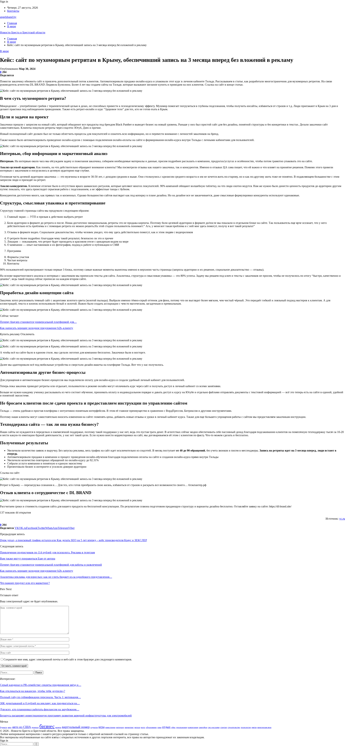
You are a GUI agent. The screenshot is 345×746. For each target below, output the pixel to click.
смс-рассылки (214, 727)
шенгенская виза (264, 727)
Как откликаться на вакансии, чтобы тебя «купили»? (32, 691)
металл (137, 727)
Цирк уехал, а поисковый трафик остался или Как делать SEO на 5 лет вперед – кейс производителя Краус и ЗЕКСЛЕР (73, 540)
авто (10, 727)
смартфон (203, 727)
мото (143, 727)
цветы (254, 727)
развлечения (193, 727)
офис (173, 727)
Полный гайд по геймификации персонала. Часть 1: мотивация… (40, 697)
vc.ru (342, 518)
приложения (181, 727)
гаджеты (94, 727)
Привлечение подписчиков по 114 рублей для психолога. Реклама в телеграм (47, 552)
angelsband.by (8, 17)
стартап (223, 727)
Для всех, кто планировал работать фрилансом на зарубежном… (39, 709)
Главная (12, 23)
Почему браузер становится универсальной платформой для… (38, 321)
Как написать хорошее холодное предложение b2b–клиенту (36, 328)
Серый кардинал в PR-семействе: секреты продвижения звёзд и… (40, 684)
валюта (58, 727)
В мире (11, 26)
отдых (166, 727)
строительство (234, 727)
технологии (246, 727)
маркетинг (129, 727)
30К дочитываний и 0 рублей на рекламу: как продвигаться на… (40, 703)
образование (151, 727)
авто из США (21, 727)
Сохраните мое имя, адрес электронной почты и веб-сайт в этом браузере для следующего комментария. (68, 659)
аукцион (35, 727)
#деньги (3, 727)
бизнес (47, 726)
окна (159, 727)
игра (101, 727)
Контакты (13, 10)
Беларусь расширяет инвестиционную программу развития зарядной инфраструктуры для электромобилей (66, 715)
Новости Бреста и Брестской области (22, 32)
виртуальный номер (76, 727)
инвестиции (110, 727)
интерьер (120, 727)
